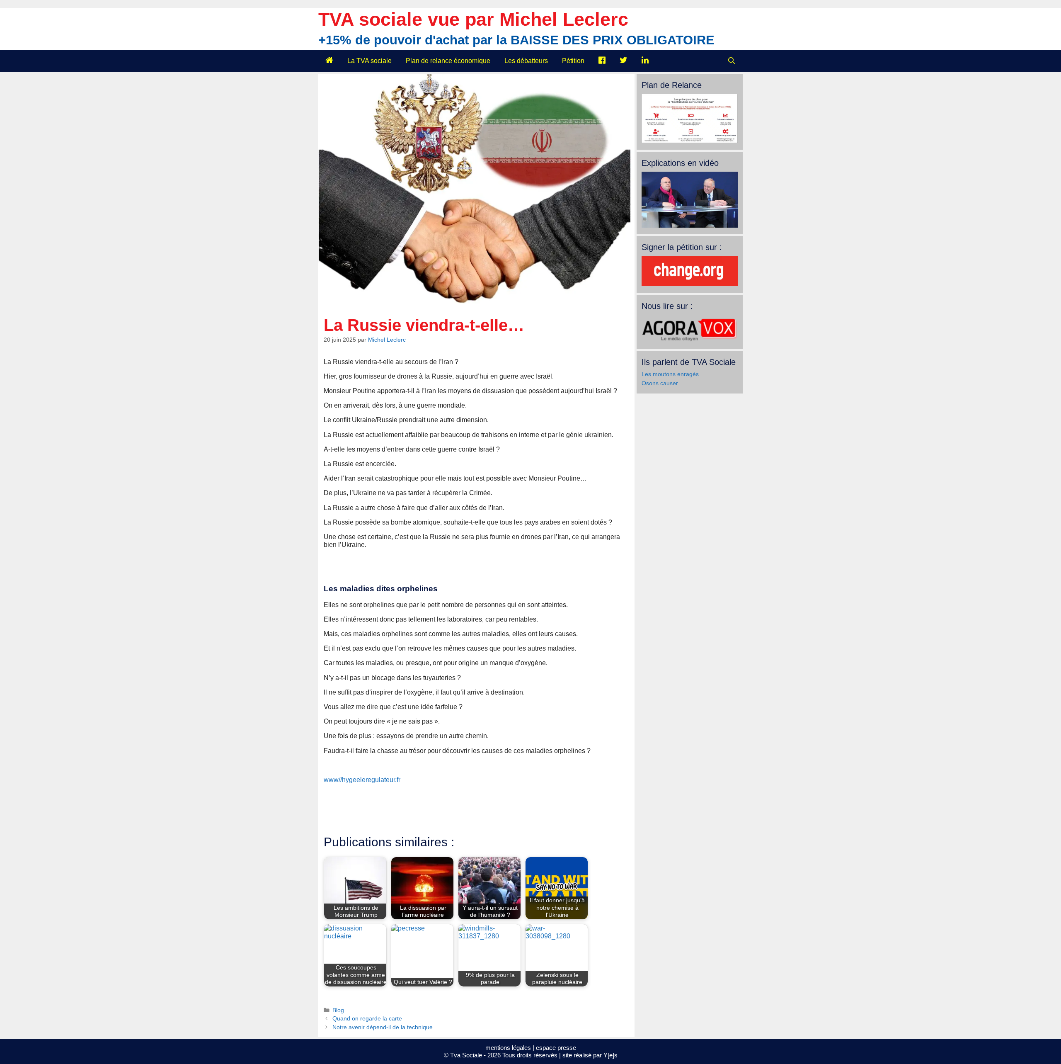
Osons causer (660, 383)
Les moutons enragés (670, 374)
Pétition (573, 60)
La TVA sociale (369, 60)
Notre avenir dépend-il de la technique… (385, 1027)
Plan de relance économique (448, 60)
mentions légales (508, 1047)
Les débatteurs (526, 60)
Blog (338, 1010)
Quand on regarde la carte (367, 1018)
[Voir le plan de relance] (690, 141)
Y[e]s (610, 1055)
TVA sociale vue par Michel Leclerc (473, 19)
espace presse (556, 1047)
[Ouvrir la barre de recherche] (731, 61)
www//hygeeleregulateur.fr (362, 779)
